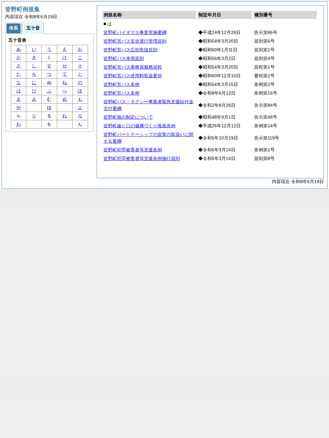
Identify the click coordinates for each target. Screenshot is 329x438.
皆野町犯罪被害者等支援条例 (132, 149)
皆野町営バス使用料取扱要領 (132, 75)
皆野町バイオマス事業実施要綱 (134, 32)
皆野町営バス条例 (121, 84)
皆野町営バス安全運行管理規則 (134, 41)
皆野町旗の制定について (128, 117)
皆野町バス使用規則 (123, 58)
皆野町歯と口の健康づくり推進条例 (139, 125)
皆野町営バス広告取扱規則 (130, 49)
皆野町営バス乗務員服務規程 (132, 67)
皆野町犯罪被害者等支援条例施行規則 (141, 158)
